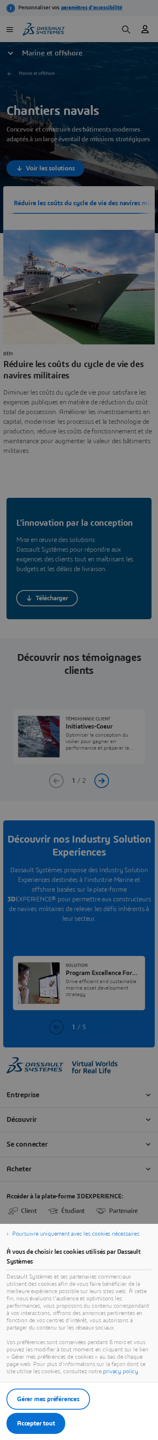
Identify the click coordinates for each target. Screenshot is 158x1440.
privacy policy (120, 1371)
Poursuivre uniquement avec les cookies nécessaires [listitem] (75, 1234)
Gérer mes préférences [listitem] (48, 1399)
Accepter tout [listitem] (36, 1423)
